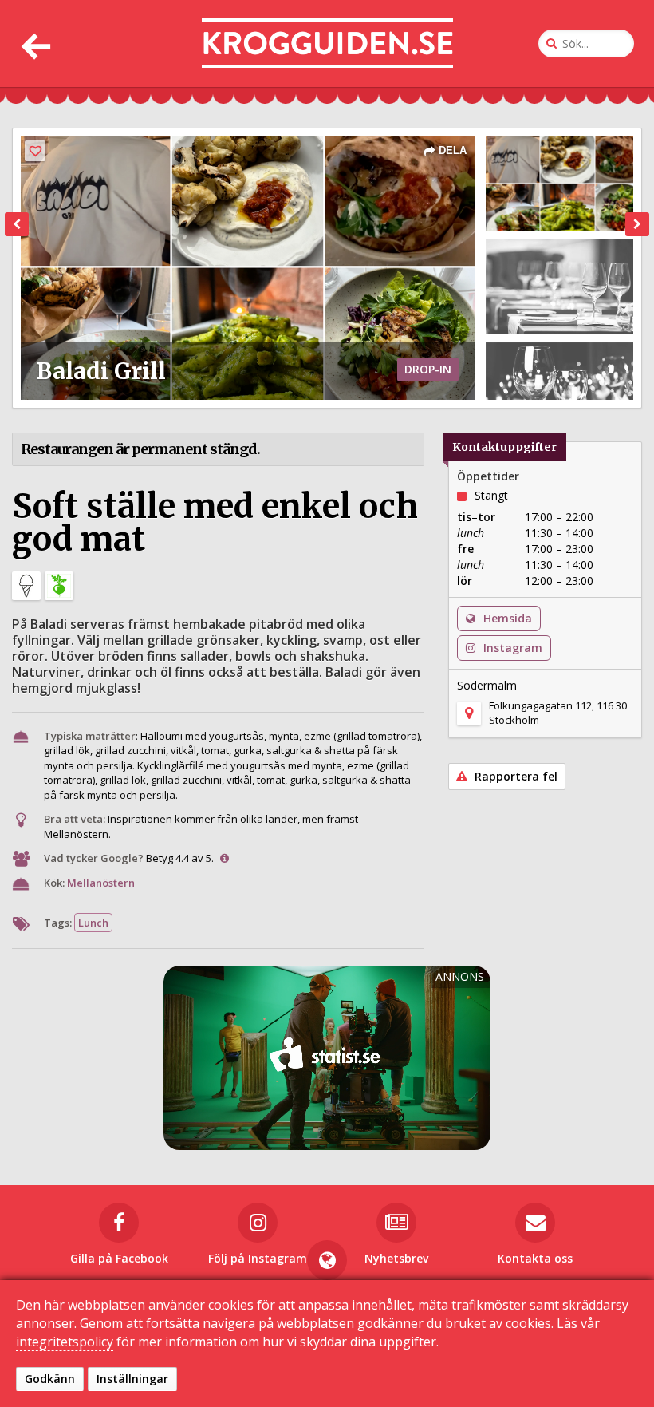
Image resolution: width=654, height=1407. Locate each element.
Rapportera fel (514, 776)
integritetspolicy (64, 1341)
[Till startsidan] (327, 43)
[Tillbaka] (34, 43)
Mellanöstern (101, 882)
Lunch (93, 922)
